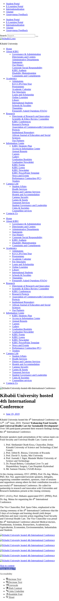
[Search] (37, 36)
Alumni (9, 11)
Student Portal (13, 3)
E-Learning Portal (14, 6)
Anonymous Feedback (17, 14)
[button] (8, 568)
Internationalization (15, 9)
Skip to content (7, 565)
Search (3, 35)
